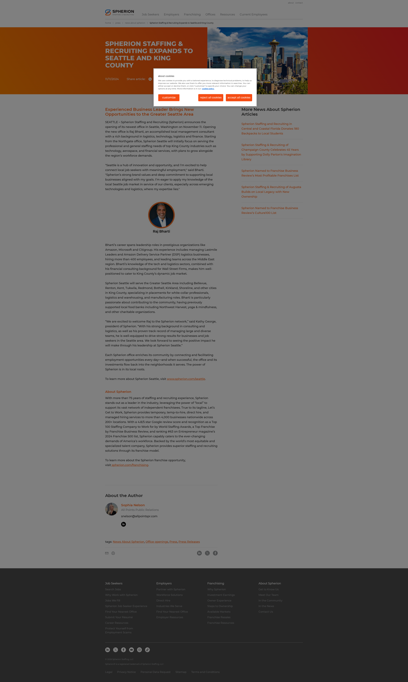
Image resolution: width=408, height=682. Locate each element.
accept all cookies (239, 97)
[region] (205, 87)
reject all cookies (211, 97)
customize (169, 97)
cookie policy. (208, 89)
